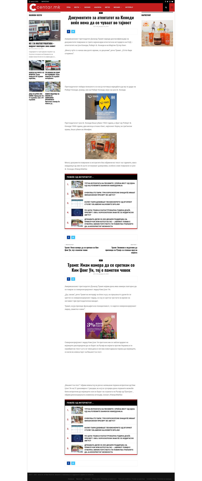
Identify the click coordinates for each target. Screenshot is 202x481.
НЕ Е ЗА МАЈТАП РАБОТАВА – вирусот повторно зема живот (42, 45)
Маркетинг (79, 479)
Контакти (87, 479)
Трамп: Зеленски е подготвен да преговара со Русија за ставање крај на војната (121, 250)
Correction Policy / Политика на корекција (159, 479)
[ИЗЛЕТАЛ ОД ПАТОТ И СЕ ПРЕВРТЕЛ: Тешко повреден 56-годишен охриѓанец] (36, 65)
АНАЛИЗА (97, 7)
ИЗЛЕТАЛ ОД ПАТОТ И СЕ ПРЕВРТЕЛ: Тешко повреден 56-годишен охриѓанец (36, 75)
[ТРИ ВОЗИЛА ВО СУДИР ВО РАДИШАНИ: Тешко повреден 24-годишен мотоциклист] (52, 65)
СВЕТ (101, 12)
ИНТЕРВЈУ (129, 7)
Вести (76, 7)
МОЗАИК (117, 7)
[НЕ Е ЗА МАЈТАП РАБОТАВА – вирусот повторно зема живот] (44, 30)
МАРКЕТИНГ (45, 1)
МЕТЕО (107, 7)
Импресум (71, 479)
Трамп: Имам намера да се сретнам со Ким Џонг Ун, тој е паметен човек (81, 248)
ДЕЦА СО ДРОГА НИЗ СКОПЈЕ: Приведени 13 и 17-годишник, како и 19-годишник (36, 97)
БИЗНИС (87, 7)
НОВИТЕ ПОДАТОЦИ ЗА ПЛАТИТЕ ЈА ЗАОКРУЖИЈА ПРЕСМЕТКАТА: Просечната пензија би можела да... (52, 98)
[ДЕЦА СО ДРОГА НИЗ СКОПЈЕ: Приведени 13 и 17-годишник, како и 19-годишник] (36, 87)
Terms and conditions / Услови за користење (131, 479)
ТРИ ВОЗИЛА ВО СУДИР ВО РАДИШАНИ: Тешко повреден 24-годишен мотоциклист (52, 75)
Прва (68, 7)
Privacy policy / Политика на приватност (104, 479)
